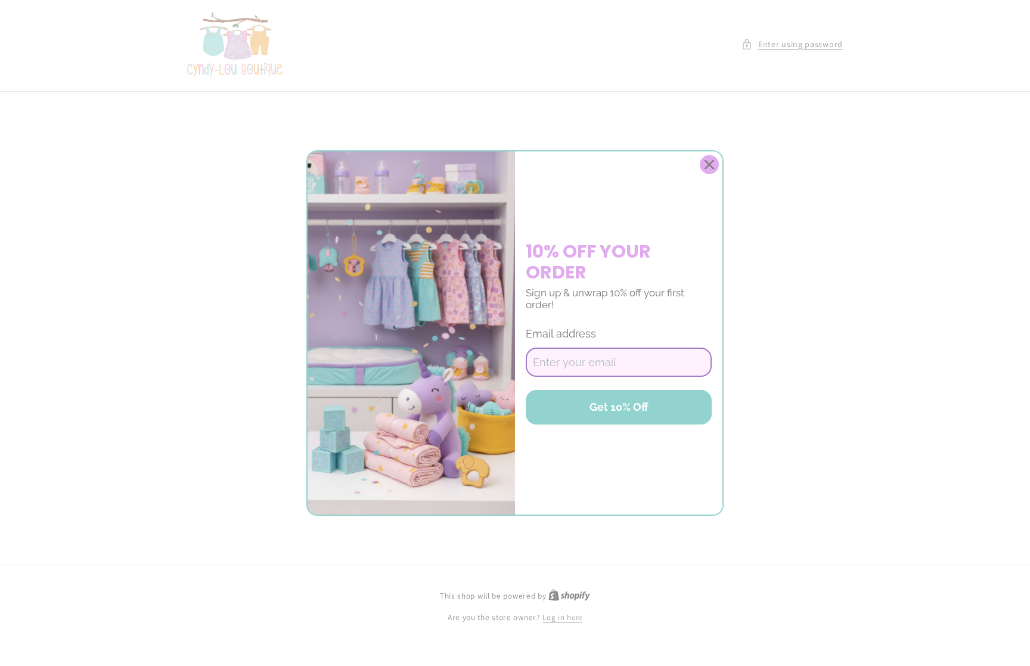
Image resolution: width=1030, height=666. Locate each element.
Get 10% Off (619, 407)
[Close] (709, 164)
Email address (561, 333)
